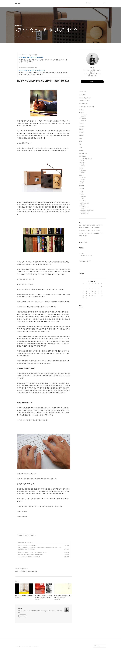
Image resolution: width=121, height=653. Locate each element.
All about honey (85, 212)
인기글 (85, 242)
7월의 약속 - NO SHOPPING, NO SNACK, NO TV (30, 554)
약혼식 (80, 141)
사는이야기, (98, 230)
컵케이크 (83, 205)
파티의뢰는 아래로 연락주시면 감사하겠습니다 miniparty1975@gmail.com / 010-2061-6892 (40, 611)
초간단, (93, 225)
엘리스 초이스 (82, 95)
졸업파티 (81, 135)
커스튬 (82, 198)
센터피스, (81, 233)
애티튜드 (83, 172)
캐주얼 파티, (87, 227)
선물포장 (83, 165)
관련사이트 (96, 646)
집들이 (80, 147)
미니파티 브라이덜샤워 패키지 (86, 106)
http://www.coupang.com (26, 55)
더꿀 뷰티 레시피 (84, 206)
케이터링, (93, 230)
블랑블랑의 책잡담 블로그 (100, 633)
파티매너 (81, 168)
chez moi (97, 637)
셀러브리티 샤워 (83, 153)
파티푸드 (81, 175)
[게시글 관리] (26, 535)
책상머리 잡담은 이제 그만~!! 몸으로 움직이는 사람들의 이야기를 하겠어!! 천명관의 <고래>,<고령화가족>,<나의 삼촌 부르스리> (40, 548)
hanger (96, 643)
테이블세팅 (83, 162)
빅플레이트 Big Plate (84, 101)
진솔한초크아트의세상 (99, 629)
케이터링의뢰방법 (83, 103)
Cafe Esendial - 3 (99, 620)
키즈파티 (81, 132)
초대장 (82, 164)
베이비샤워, (81, 227)
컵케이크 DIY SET (85, 203)
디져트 (82, 181)
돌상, (80, 225)
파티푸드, (88, 230)
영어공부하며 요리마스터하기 (87, 210)
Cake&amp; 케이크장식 (86, 158)
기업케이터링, (96, 233)
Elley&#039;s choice (85, 98)
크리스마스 (83, 118)
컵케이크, (89, 225)
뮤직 (82, 192)
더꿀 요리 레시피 (84, 214)
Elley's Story (20, 542)
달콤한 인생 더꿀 (98, 617)
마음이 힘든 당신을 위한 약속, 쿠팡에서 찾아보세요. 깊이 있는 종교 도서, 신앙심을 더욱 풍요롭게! (43, 61)
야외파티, (102, 233)
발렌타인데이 (84, 115)
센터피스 (83, 160)
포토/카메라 (83, 196)
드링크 (82, 183)
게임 (82, 191)
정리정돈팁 (81, 185)
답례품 (82, 194)
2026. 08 (92, 281)
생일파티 (81, 129)
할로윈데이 (83, 120)
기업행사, (84, 225)
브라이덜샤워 (82, 126)
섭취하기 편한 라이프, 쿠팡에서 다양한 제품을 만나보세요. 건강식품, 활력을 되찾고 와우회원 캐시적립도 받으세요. (43, 73)
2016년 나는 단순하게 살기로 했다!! (26, 545)
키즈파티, (98, 225)
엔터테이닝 (81, 188)
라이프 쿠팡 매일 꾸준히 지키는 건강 (32, 70)
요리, (92, 227)
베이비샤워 (81, 123)
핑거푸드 (83, 179)
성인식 (80, 138)
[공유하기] (24, 535)
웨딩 (80, 144)
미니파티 (18, 3)
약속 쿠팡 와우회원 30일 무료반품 (31, 57)
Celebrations (82, 91)
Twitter (89, 261)
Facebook (82, 261)
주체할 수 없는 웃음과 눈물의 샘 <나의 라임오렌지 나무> (31, 552)
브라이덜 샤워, (97, 227)
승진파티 (81, 150)
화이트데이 (83, 117)
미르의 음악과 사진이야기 (100, 625)
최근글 (80, 242)
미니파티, (85, 235)
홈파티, (80, 235)
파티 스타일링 (82, 156)
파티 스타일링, (82, 230)
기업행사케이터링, (88, 233)
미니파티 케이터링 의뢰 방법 (85, 255)
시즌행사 (81, 113)
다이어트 (83, 208)
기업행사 (81, 109)
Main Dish (83, 177)
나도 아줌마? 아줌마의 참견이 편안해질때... (28, 556)
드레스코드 (83, 170)
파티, (102, 225)
